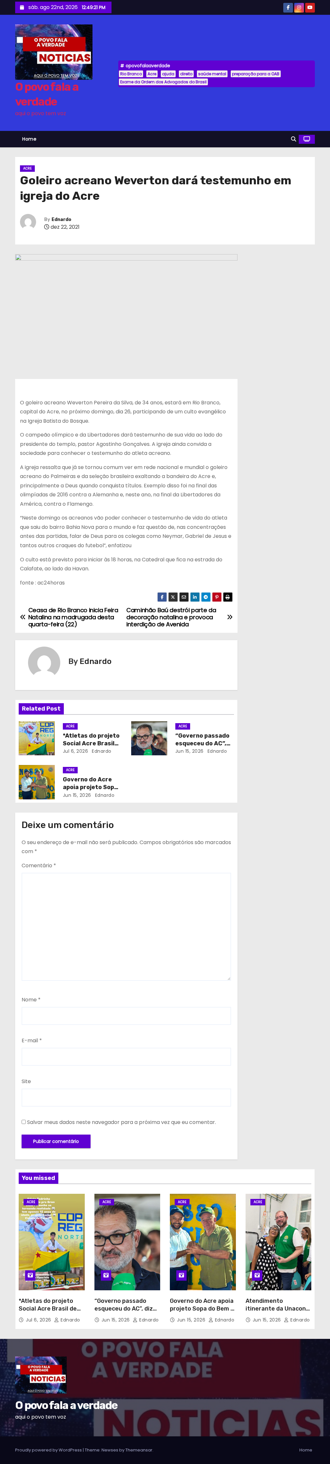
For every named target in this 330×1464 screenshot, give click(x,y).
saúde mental (212, 74)
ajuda (168, 74)
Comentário (39, 865)
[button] (293, 139)
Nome (31, 999)
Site (26, 1081)
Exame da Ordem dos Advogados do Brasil (163, 82)
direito (186, 74)
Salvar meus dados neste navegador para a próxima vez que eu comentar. (121, 1122)
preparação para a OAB (255, 74)
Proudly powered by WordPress (49, 1450)
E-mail (32, 1040)
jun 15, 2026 (189, 751)
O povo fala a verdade (66, 1405)
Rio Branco (131, 74)
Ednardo (61, 219)
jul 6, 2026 (75, 751)
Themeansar (138, 1450)
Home (29, 139)
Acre (152, 74)
